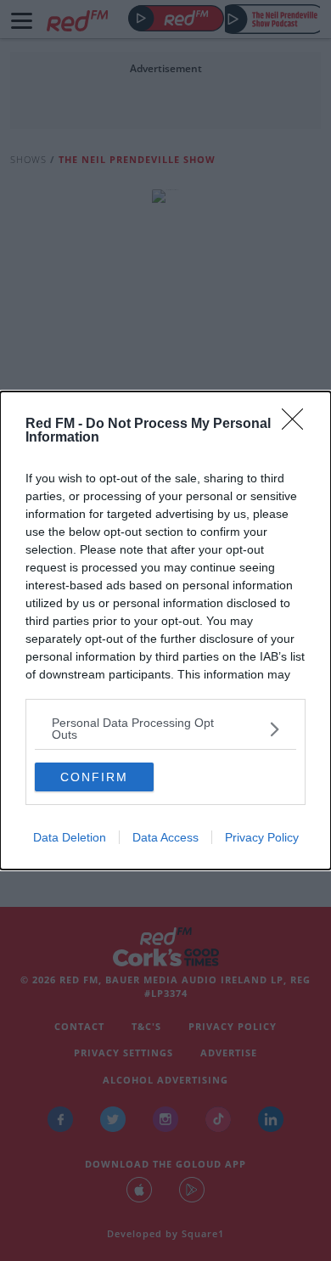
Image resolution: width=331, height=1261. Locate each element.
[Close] (298, 424)
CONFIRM (94, 777)
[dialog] (165, 630)
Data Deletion (69, 837)
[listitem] (165, 728)
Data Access (165, 837)
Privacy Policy (262, 837)
